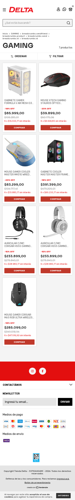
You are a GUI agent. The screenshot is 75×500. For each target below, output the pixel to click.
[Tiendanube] (37, 487)
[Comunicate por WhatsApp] (64, 10)
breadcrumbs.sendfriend (34, 33)
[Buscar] (68, 23)
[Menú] (5, 9)
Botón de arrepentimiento (37, 482)
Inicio (5, 33)
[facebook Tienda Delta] (42, 371)
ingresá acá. (63, 479)
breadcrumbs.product (14, 36)
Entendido (63, 496)
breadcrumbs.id (11, 38)
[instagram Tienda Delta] (32, 371)
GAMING (15, 33)
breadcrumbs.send (37, 36)
